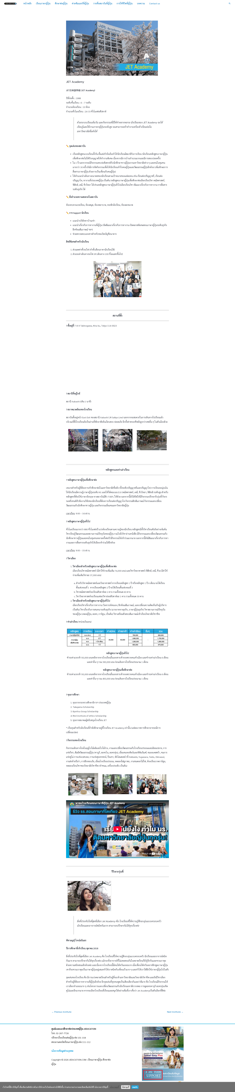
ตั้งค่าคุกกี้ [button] (125, 1087)
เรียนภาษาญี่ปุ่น (43, 3)
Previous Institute (61, 1011)
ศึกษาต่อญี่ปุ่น (61, 3)
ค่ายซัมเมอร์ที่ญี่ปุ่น (80, 3)
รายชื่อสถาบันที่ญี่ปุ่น (102, 3)
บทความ (141, 3)
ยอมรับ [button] (135, 1087)
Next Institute (175, 1011)
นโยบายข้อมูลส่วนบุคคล (62, 1050)
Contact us (154, 3)
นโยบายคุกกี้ (114, 1087)
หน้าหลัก (27, 3)
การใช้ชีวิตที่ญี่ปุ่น (125, 3)
